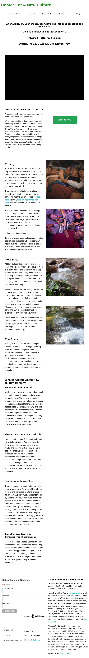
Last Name (6, 603)
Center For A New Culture (26, 5)
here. (69, 654)
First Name (6, 596)
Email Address (8, 588)
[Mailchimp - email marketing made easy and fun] (34, 616)
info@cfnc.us (35, 640)
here (61, 654)
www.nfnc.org (74, 593)
